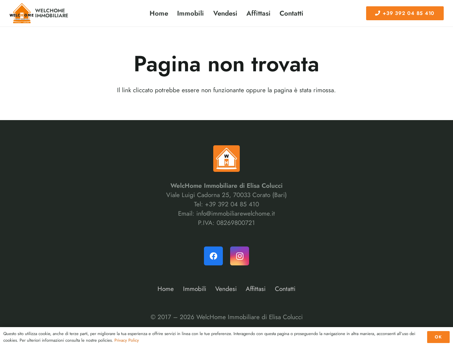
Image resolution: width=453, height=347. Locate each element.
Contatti (285, 288)
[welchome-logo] (21, 13)
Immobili (194, 288)
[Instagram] (239, 255)
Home (166, 288)
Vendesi (226, 288)
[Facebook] (213, 255)
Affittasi (256, 288)
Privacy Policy (126, 340)
